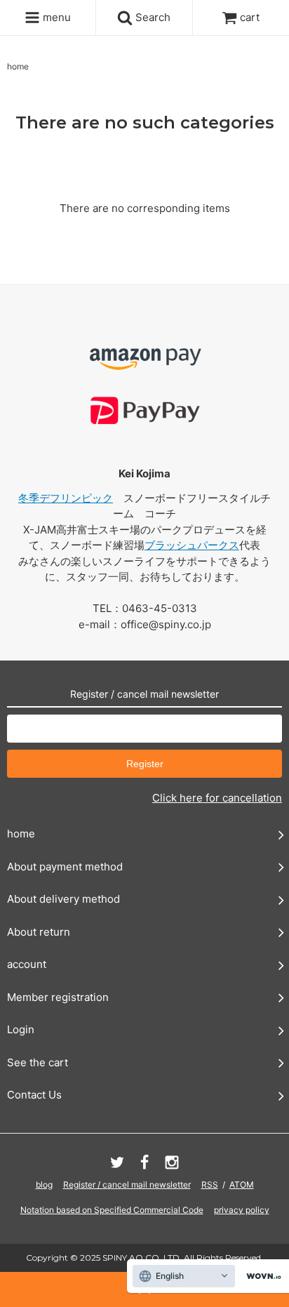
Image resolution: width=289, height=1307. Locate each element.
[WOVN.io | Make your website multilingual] (260, 1276)
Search (151, 17)
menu (55, 17)
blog (44, 1184)
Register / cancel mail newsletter (127, 1184)
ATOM (241, 1184)
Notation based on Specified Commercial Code (111, 1210)
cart (250, 17)
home (18, 66)
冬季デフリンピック (65, 498)
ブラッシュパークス (191, 545)
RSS (209, 1184)
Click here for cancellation (217, 797)
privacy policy (241, 1210)
